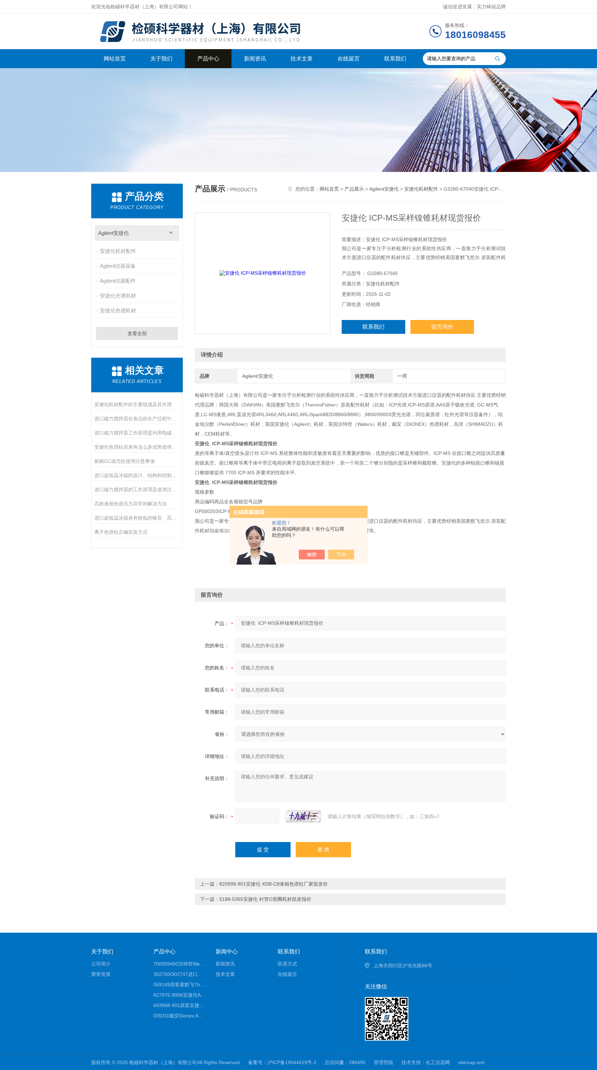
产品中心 (208, 59)
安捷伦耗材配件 (118, 251)
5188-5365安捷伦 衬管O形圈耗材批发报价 (265, 899)
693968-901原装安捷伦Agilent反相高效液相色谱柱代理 (179, 1005)
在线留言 (349, 59)
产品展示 (354, 189)
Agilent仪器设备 (118, 266)
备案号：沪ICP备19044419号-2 (282, 1062)
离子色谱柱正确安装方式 (121, 532)
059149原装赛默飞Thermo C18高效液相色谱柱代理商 (179, 984)
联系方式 (287, 964)
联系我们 (395, 59)
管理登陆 (383, 1062)
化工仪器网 (438, 1062)
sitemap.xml (471, 1062)
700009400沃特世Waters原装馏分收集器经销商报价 (179, 964)
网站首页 (115, 59)
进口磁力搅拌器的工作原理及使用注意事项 (137, 489)
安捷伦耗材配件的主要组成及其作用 (133, 404)
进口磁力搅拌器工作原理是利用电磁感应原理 (137, 433)
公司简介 (101, 964)
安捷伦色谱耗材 (118, 310)
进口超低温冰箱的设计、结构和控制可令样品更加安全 (137, 475)
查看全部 (137, 333)
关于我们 (161, 59)
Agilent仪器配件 (118, 281)
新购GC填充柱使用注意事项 (124, 461)
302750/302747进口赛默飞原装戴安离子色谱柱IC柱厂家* (179, 974)
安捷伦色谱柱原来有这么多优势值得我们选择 (137, 447)
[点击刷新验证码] (303, 816)
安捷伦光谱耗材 (118, 296)
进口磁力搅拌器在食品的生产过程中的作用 (137, 418)
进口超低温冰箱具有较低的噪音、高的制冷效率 (137, 518)
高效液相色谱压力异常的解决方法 (130, 503)
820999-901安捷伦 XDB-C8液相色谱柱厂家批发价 (273, 884)
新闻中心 (227, 951)
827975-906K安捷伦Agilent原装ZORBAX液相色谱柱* (179, 995)
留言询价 (442, 327)
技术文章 (302, 59)
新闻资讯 (255, 59)
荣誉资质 (101, 974)
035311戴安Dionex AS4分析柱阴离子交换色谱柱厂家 (179, 1015)
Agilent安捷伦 (113, 233)
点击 (170, 233)
